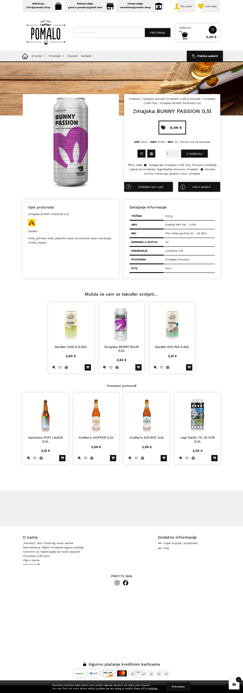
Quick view (54, 367)
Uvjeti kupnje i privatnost (180, 543)
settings (153, 688)
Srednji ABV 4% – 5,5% (180, 224)
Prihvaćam (178, 686)
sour (184, 173)
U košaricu (194, 153)
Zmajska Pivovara (177, 259)
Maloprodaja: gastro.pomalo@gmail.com (85, 5)
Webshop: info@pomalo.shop (38, 5)
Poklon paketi (207, 56)
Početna (134, 98)
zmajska (194, 173)
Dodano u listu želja (142, 154)
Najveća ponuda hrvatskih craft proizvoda (171, 98)
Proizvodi (54, 56)
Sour (168, 268)
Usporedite (151, 154)
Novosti (73, 56)
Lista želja (211, 6)
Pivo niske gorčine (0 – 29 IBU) (186, 233)
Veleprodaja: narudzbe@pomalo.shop (135, 5)
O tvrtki (36, 56)
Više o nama (31, 560)
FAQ (166, 548)
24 (167, 242)
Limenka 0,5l (174, 250)
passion (174, 173)
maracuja (161, 173)
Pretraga (157, 32)
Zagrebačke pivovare (171, 169)
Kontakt (86, 56)
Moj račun (186, 6)
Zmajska (192, 169)
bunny (148, 173)
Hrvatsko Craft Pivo (177, 165)
